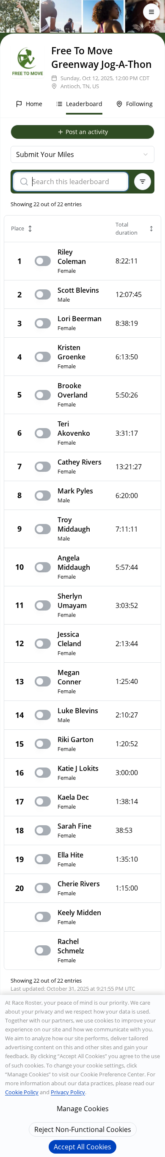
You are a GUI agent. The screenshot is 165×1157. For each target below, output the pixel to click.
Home (34, 104)
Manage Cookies (83, 1108)
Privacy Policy (68, 1092)
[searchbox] (76, 182)
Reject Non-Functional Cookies (82, 1129)
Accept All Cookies (82, 1146)
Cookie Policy (21, 1092)
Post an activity (87, 132)
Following (139, 104)
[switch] (43, 261)
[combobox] (82, 154)
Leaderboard (84, 104)
